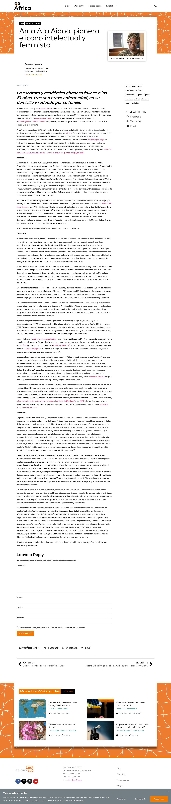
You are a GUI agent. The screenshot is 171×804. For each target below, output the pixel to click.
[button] (155, 5)
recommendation (132, 103)
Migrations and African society (63, 731)
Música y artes (33, 23)
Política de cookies (76, 800)
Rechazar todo (140, 799)
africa (127, 86)
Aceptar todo (159, 799)
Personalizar (121, 799)
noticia (137, 99)
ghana (147, 95)
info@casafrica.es (75, 780)
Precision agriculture (133, 90)
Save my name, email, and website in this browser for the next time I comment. (52, 628)
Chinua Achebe (38, 121)
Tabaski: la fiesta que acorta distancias (62, 726)
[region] (85, 796)
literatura (129, 99)
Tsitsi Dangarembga (95, 139)
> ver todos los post (33, 74)
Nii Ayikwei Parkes (43, 118)
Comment (21, 566)
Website (20, 618)
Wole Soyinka (24, 121)
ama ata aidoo (136, 86)
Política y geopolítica (59, 709)
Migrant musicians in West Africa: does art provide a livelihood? (132, 726)
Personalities (95, 6)
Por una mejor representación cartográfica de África (63, 704)
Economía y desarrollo (127, 709)
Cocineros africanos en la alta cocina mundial (130, 704)
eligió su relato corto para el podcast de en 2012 (50, 401)
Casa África (23, 345)
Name (20, 597)
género (140, 95)
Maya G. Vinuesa (97, 376)
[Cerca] (168, 791)
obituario (144, 99)
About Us (79, 6)
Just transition (131, 95)
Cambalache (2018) (61, 345)
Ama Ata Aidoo (45, 108)
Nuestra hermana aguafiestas (43, 339)
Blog (67, 6)
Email (20, 608)
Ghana (69, 133)
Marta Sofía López (31, 348)
